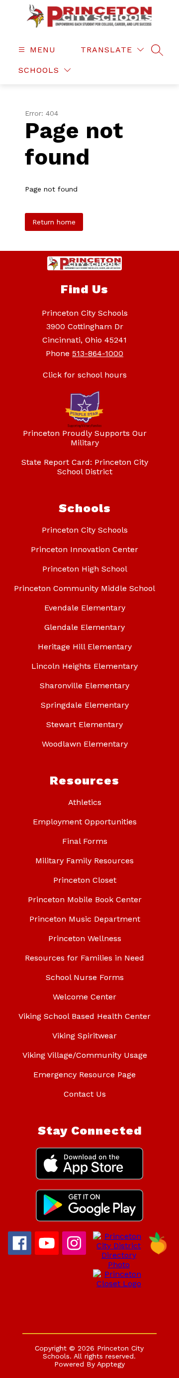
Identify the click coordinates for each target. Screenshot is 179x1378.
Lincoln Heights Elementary (84, 666)
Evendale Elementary (84, 607)
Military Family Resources (84, 860)
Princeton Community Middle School (84, 588)
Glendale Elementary (84, 627)
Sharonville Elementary (84, 685)
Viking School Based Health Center (84, 1016)
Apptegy (111, 1364)
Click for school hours (85, 375)
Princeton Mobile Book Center (85, 899)
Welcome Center (84, 996)
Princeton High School (84, 569)
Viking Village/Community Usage (84, 1055)
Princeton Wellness (84, 938)
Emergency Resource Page (84, 1074)
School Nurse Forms (85, 977)
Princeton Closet (84, 880)
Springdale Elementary (85, 705)
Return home (54, 222)
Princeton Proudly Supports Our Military (85, 437)
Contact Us (85, 1094)
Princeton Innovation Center (84, 549)
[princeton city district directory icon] (117, 1264)
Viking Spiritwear (84, 1035)
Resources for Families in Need (84, 958)
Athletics (84, 802)
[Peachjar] (158, 1252)
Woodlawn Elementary (85, 744)
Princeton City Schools (85, 530)
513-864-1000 (97, 353)
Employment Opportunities (85, 821)
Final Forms (84, 841)
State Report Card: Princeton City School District (84, 466)
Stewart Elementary (84, 724)
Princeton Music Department (84, 919)
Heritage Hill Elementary (85, 646)
